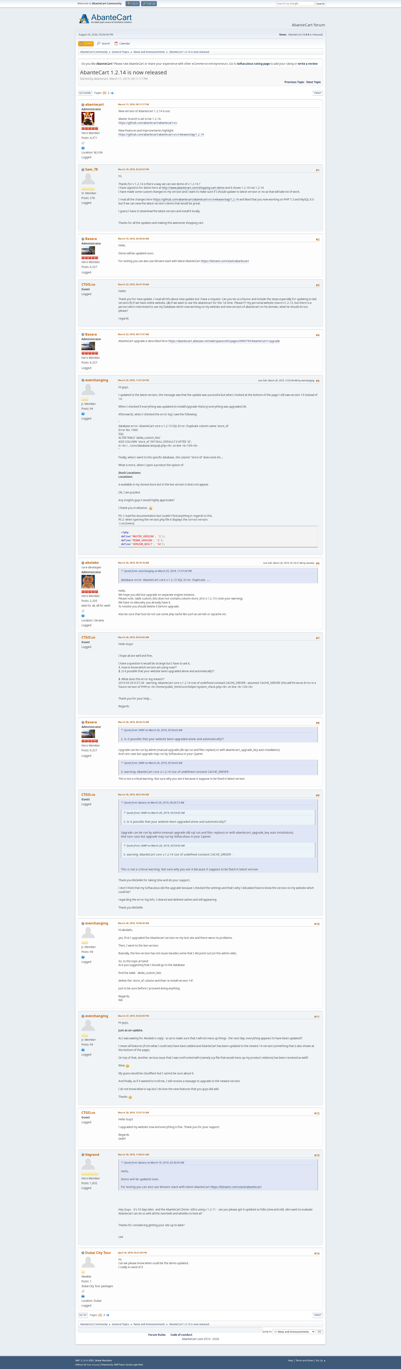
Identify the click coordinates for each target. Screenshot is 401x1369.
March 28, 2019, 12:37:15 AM (133, 1112)
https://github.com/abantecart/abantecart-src (147, 123)
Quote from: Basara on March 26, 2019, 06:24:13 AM (154, 802)
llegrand (92, 1154)
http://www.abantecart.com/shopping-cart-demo (193, 188)
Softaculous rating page (253, 64)
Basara (91, 238)
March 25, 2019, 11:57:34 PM (133, 380)
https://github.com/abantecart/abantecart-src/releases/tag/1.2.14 (161, 134)
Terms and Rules (304, 1360)
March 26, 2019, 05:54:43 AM (133, 637)
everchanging (96, 380)
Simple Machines (103, 1360)
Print (317, 93)
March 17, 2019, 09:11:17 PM (133, 104)
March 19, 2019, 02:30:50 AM (133, 238)
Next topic (313, 82)
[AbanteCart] (83, 615)
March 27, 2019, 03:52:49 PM (133, 1015)
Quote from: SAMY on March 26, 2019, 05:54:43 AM (153, 730)
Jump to (267, 1331)
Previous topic (294, 82)
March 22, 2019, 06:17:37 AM (133, 334)
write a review (307, 64)
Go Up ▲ (321, 1360)
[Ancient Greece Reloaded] (83, 413)
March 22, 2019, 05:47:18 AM (133, 284)
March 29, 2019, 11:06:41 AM (133, 1154)
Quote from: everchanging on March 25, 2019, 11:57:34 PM (158, 571)
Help (290, 1360)
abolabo (92, 562)
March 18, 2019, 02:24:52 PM (133, 169)
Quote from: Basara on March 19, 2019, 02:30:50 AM (154, 1162)
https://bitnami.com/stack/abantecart (225, 261)
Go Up (82, 1315)
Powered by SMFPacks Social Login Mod (122, 1364)
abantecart (94, 104)
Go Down (85, 93)
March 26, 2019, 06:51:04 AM (133, 794)
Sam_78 (91, 169)
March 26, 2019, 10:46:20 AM (133, 923)
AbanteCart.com (192, 1339)
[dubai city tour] (83, 1296)
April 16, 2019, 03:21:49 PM (132, 1252)
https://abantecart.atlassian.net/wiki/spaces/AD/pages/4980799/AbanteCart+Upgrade (224, 341)
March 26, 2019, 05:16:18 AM (133, 562)
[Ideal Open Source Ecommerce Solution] (83, 147)
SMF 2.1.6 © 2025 (84, 1360)
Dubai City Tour (98, 1252)
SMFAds (79, 1365)
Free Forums (93, 1365)
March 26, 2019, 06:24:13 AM (133, 722)
